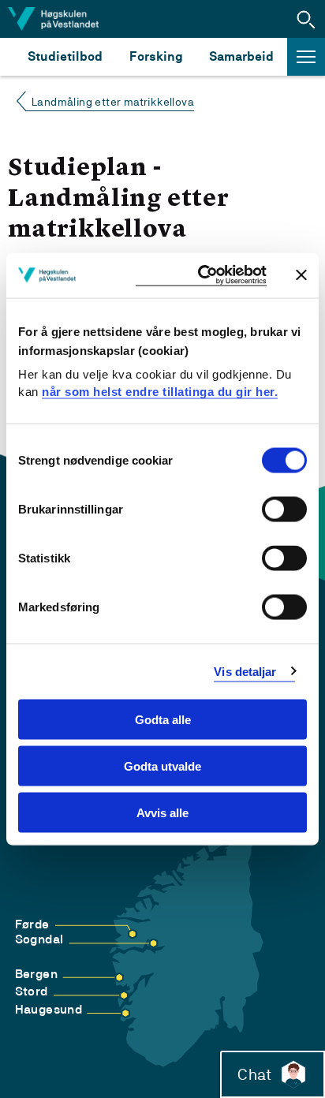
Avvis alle (162, 812)
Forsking (156, 56)
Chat (254, 1074)
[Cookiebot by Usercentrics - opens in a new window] (201, 275)
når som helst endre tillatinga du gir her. (160, 391)
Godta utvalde (162, 765)
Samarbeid (241, 56)
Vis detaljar (245, 671)
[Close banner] (301, 275)
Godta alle (163, 719)
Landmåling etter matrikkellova (113, 101)
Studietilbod (65, 56)
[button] (306, 19)
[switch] (284, 509)
